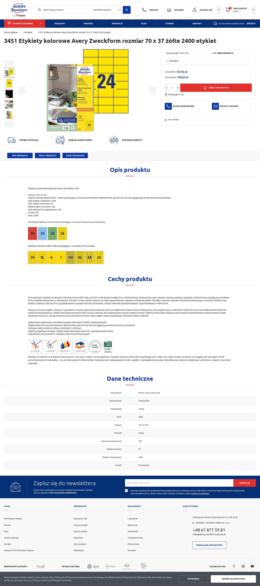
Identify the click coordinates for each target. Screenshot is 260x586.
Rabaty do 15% (80, 518)
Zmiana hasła (133, 544)
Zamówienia (133, 531)
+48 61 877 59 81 (209, 529)
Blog (6, 531)
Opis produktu (20, 155)
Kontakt (7, 544)
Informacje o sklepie (13, 518)
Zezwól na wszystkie (233, 579)
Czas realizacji (80, 544)
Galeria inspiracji (11, 537)
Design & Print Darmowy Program (19, 550)
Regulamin (78, 537)
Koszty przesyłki (81, 525)
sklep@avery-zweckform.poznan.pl (209, 534)
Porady (7, 525)
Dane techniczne (75, 155)
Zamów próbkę (80, 531)
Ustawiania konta (135, 537)
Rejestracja (132, 525)
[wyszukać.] (127, 10)
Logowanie (133, 518)
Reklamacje (79, 550)
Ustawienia (193, 579)
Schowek (132, 550)
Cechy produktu (47, 155)
